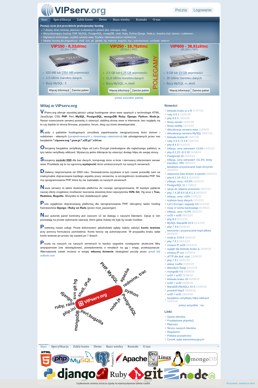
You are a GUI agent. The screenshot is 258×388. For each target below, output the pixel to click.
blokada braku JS (177, 279)
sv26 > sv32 (174, 282)
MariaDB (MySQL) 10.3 (181, 286)
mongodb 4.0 (175, 271)
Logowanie (203, 10)
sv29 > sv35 (174, 215)
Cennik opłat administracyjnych (185, 339)
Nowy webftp (174, 125)
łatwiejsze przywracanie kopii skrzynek (190, 166)
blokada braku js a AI (179, 110)
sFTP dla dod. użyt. (178, 256)
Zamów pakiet (80, 90)
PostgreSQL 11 (176, 185)
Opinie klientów (176, 316)
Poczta (181, 10)
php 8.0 (171, 219)
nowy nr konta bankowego (183, 207)
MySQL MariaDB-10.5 (180, 222)
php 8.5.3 (172, 118)
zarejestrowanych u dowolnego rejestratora (95, 136)
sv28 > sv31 (174, 294)
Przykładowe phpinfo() (180, 320)
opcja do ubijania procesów (183, 188)
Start (44, 19)
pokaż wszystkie (188, 305)
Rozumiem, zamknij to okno (240, 383)
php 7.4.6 (172, 226)
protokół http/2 (175, 290)
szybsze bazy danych (180, 200)
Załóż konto (85, 19)
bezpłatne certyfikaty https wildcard (188, 298)
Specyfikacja (62, 19)
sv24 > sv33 (174, 275)
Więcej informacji (59, 90)
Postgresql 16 (175, 156)
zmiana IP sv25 (176, 245)
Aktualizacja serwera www (182, 129)
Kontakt (141, 19)
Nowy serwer (175, 121)
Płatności (172, 324)
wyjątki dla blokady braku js (183, 248)
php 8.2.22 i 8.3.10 (178, 152)
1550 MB (67, 72)
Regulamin (173, 331)
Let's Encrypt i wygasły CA (182, 204)
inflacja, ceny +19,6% (179, 181)
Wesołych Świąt (176, 267)
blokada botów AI (177, 137)
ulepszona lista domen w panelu (186, 173)
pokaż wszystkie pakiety (129, 97)
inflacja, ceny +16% (178, 196)
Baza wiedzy (121, 19)
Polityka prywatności (179, 335)
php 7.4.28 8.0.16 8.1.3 (181, 192)
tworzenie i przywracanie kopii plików (189, 230)
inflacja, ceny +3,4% (179, 211)
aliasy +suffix (174, 263)
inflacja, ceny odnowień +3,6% (185, 148)
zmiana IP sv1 (175, 252)
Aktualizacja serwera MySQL (184, 133)
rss (202, 305)
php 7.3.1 (172, 260)
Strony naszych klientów (181, 328)
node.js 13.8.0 (175, 237)
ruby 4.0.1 (173, 114)
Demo (103, 19)
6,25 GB (126, 72)
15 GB (183, 72)
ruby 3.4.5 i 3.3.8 (177, 140)
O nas (156, 19)
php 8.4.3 (172, 144)
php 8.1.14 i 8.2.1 (177, 177)
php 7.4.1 (172, 241)
